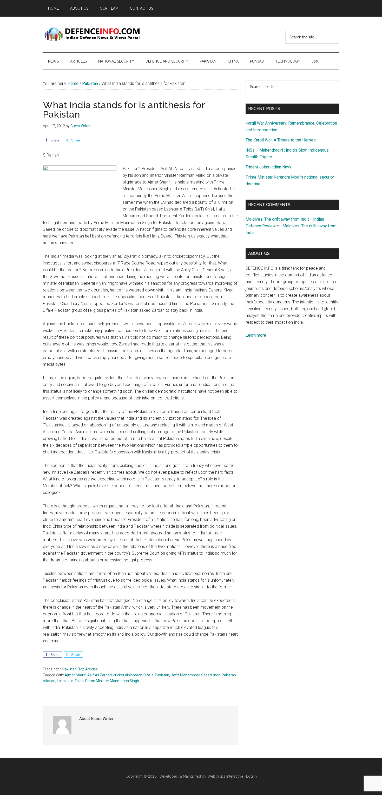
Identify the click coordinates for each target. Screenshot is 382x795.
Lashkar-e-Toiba (70, 681)
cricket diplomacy (127, 675)
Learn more (256, 335)
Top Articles (88, 669)
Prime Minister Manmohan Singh (112, 681)
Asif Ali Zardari (99, 675)
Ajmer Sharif (75, 675)
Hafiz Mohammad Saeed (191, 675)
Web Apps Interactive (225, 776)
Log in (251, 776)
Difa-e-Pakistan (156, 675)
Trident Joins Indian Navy (268, 167)
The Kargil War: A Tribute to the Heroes (281, 140)
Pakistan (69, 669)
